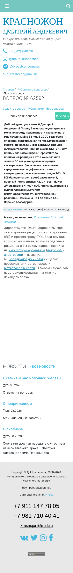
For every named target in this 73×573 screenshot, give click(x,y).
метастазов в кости (19, 268)
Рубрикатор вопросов (32, 89)
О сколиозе (13, 429)
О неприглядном (17, 404)
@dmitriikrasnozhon (24, 59)
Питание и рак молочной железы (32, 378)
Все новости (43, 366)
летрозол (54, 250)
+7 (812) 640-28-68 (23, 51)
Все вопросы (55, 108)
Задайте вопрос (14, 108)
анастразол (13, 255)
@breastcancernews (25, 66)
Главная (8, 89)
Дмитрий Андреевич (35, 25)
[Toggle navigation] (7, 6)
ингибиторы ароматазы (27, 250)
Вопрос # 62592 (13, 209)
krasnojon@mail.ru (23, 74)
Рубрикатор (35, 108)
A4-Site (48, 494)
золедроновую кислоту (27, 259)
